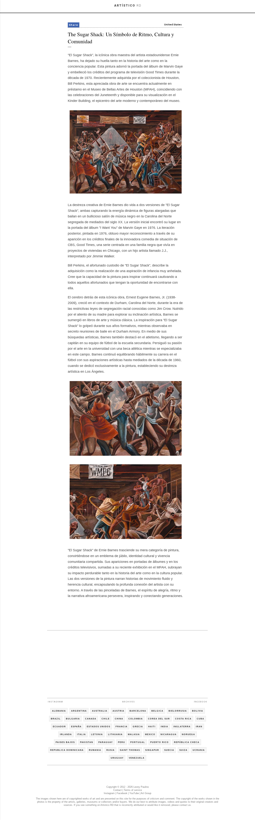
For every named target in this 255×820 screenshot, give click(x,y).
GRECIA (138, 726)
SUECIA (169, 750)
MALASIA (134, 734)
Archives (128, 702)
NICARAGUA (169, 734)
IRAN (199, 726)
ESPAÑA (76, 726)
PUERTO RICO (159, 742)
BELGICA (157, 711)
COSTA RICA (183, 719)
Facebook (200, 702)
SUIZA (183, 750)
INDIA (164, 726)
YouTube (134, 793)
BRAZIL (56, 719)
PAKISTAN (86, 742)
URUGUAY (117, 758)
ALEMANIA (59, 711)
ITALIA (81, 734)
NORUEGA (188, 734)
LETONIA (97, 734)
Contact (117, 790)
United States (173, 24)
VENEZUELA (136, 758)
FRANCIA (122, 726)
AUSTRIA (118, 711)
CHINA (119, 719)
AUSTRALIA (99, 711)
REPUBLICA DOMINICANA (67, 750)
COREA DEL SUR (159, 719)
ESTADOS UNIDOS (98, 726)
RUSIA (110, 750)
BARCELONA (138, 711)
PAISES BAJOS (65, 742)
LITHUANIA (115, 734)
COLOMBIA (135, 719)
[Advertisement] (127, 662)
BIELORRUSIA (178, 711)
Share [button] (73, 25)
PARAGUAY (105, 742)
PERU (121, 742)
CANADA (90, 719)
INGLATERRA (182, 726)
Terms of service (133, 790)
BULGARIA (73, 719)
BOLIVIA (197, 711)
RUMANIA (95, 750)
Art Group (146, 793)
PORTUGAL (137, 742)
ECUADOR (59, 726)
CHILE (106, 719)
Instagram (55, 702)
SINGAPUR (152, 750)
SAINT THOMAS (130, 750)
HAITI (152, 726)
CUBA (200, 719)
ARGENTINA (79, 711)
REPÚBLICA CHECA (186, 742)
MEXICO (150, 734)
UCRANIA (199, 750)
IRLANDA (66, 734)
